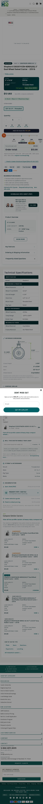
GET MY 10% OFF (21, 410)
